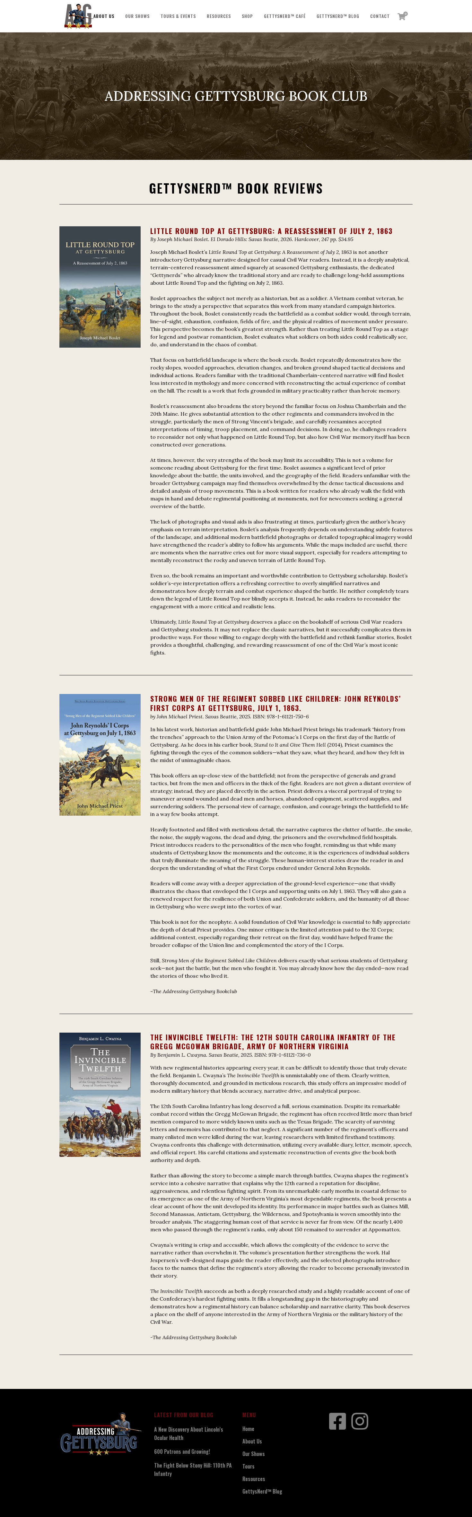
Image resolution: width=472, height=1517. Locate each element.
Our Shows (253, 1453)
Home (248, 1428)
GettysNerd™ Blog (262, 1491)
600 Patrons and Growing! (182, 1451)
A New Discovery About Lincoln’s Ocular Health (188, 1434)
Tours (248, 1466)
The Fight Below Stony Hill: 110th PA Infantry (193, 1469)
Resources (253, 1478)
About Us (252, 1441)
